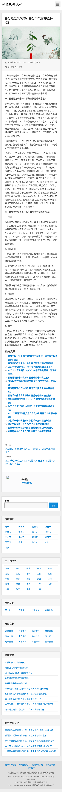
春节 (7, 526)
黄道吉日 (9, 631)
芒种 (39, 573)
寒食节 (8, 531)
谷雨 (7, 573)
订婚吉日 (22, 631)
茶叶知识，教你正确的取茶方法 (19, 673)
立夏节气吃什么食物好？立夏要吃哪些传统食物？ (31, 427)
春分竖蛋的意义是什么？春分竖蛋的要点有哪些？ (31, 363)
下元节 (8, 542)
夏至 (50, 573)
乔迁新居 (36, 641)
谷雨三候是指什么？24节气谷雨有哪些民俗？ (29, 424)
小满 (28, 573)
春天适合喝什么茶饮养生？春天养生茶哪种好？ (25, 709)
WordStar (31, 779)
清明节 (21, 531)
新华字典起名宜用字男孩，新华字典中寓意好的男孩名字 (29, 740)
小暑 (7, 578)
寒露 (18, 584)
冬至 (18, 589)
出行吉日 (22, 641)
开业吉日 (9, 636)
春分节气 (18, 67)
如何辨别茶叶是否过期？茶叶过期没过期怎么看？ (26, 693)
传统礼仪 (49, 610)
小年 (47, 542)
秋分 (7, 584)
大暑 (18, 578)
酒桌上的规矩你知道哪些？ (17, 667)
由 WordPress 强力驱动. (40, 776)
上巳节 (48, 526)
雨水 (18, 568)
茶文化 (8, 610)
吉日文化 (9, 623)
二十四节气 (30, 62)
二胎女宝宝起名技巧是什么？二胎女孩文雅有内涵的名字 (29, 746)
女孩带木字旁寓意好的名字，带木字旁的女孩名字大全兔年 (30, 751)
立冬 (39, 584)
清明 (50, 568)
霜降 (28, 584)
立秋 (28, 578)
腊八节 (35, 542)
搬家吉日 (49, 641)
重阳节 (35, 537)
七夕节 (48, 531)
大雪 (7, 589)
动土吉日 (9, 641)
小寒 (28, 589)
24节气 (11, 67)
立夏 (18, 573)
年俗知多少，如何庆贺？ (16, 662)
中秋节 (21, 537)
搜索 (6, 500)
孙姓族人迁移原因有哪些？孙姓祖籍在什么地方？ (26, 735)
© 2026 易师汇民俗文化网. (19, 776)
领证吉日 (36, 631)
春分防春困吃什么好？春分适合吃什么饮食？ (29, 377)
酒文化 (21, 610)
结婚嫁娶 (49, 631)
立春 (7, 568)
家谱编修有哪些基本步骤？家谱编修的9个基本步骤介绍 (29, 730)
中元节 (8, 537)
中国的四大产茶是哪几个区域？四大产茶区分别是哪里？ (29, 704)
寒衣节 (48, 537)
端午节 (35, 531)
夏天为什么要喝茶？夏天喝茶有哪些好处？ (23, 699)
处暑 (39, 578)
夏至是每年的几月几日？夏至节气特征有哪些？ (30, 431)
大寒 (39, 589)
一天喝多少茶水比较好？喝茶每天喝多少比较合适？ (27, 688)
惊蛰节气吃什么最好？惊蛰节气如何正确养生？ (30, 420)
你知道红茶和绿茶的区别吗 (17, 678)
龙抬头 (35, 526)
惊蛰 (28, 568)
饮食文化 (36, 610)
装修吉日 (36, 636)
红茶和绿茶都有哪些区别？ (17, 683)
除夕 (7, 547)
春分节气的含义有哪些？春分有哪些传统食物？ (30, 395)
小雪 (50, 584)
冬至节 (21, 542)
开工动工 (49, 636)
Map (52, 776)
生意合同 (22, 636)
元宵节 (21, 526)
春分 (38, 62)
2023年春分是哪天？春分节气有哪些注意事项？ (30, 366)
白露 (50, 578)
